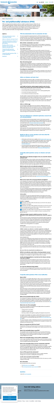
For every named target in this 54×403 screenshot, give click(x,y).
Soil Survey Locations (36, 122)
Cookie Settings (38, 401)
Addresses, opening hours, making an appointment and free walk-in (36, 390)
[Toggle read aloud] (41, 2)
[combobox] (23, 10)
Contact (46, 2)
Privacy (23, 401)
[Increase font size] (39, 2)
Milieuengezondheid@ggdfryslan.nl (44, 147)
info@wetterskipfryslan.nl (26, 143)
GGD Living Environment (30, 366)
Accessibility (31, 401)
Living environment (9, 18)
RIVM (27, 365)
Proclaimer (20, 401)
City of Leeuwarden (27, 374)
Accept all (9, 399)
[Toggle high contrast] (43, 2)
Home (3, 18)
